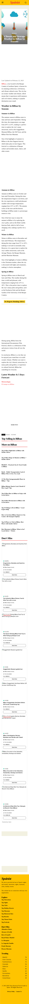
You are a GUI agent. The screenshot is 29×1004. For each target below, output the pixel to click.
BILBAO (8, 434)
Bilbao (14, 33)
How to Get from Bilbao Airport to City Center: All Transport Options (13, 515)
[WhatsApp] (19, 428)
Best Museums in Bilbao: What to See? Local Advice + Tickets (13, 530)
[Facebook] (9, 428)
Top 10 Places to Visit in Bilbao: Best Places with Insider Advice (13, 522)
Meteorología (6, 382)
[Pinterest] (16, 428)
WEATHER (13, 434)
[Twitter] (12, 428)
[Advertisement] (14, 61)
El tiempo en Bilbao (8, 384)
